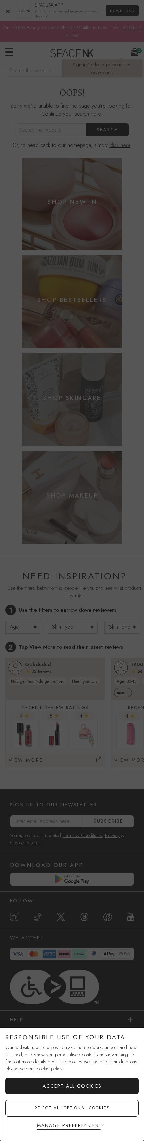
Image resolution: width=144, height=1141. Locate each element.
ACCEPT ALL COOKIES (72, 1086)
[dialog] (72, 1084)
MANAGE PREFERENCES (68, 1125)
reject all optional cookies (72, 1108)
